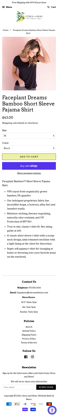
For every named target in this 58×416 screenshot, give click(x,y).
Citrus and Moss (29, 396)
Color (5, 143)
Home (5, 30)
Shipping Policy (29, 335)
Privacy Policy (29, 338)
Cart (53, 7)
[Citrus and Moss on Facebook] (25, 357)
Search (29, 327)
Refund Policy (29, 331)
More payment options (29, 173)
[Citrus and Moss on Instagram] (32, 357)
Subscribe (46, 387)
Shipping (7, 123)
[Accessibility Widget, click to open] (52, 410)
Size (4, 130)
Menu (8, 7)
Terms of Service (29, 342)
